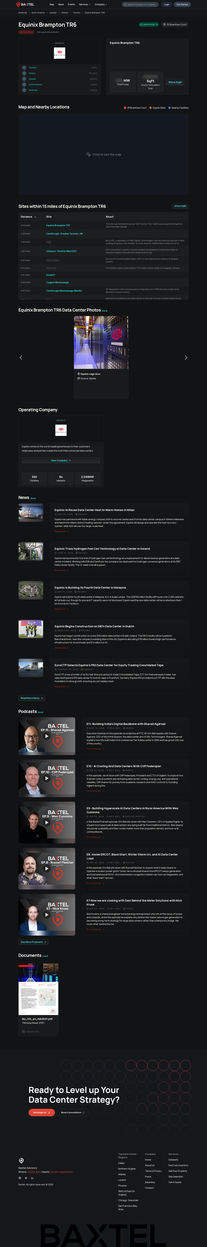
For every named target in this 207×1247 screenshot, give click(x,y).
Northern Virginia (126, 1168)
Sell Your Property (178, 1170)
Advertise (150, 1182)
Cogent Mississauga (57, 282)
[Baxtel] (25, 4)
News (61, 4)
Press (148, 1176)
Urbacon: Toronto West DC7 (61, 251)
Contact (149, 1187)
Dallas (121, 1163)
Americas (22, 12)
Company (100, 4)
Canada (52, 12)
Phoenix (122, 1185)
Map (52, 4)
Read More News (30, 698)
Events (71, 4)
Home (148, 1159)
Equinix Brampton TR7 (58, 225)
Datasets (173, 1159)
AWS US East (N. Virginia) (126, 1193)
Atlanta (122, 1174)
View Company (59, 460)
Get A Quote (175, 1182)
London (122, 1180)
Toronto (76, 12)
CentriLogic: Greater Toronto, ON (64, 233)
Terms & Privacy (153, 1170)
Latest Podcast (149, 24)
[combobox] (140, 4)
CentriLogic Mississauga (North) (64, 290)
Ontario (64, 12)
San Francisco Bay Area (127, 1207)
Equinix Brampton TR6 (95, 12)
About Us (150, 1165)
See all (104, 310)
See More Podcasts (32, 941)
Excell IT (50, 274)
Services (83, 4)
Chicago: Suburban (128, 1200)
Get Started (182, 4)
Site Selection (176, 1176)
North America (38, 12)
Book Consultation (71, 1112)
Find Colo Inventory (178, 1165)
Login (166, 4)
